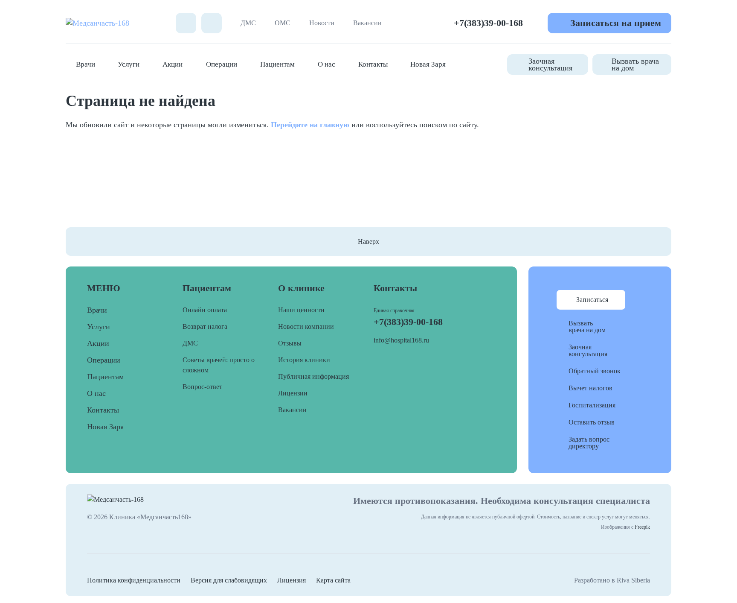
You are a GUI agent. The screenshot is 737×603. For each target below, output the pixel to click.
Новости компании (306, 326)
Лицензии (293, 393)
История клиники (304, 359)
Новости (321, 22)
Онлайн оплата (205, 309)
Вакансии (367, 22)
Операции (221, 64)
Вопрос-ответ (202, 386)
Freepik (642, 527)
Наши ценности (301, 309)
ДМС (248, 22)
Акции (172, 64)
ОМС (282, 22)
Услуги (128, 64)
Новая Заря (428, 64)
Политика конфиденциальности (133, 580)
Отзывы (290, 343)
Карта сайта (333, 580)
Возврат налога (205, 326)
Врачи (85, 64)
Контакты (373, 64)
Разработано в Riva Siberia (612, 580)
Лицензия (291, 580)
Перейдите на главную (310, 124)
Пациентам (277, 64)
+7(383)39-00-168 (488, 23)
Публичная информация (313, 376)
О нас (326, 64)
